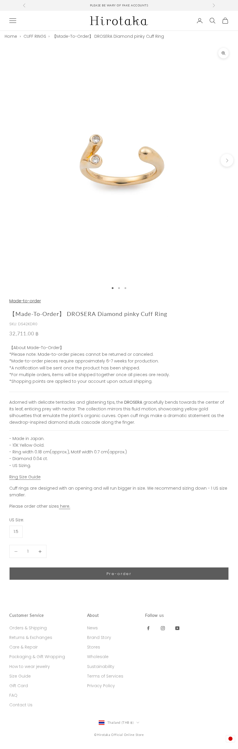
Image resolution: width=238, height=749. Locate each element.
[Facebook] (148, 628)
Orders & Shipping (28, 628)
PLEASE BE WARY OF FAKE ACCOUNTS (119, 5)
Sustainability (100, 666)
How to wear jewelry (29, 666)
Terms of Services (105, 676)
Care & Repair (23, 647)
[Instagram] (163, 628)
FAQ (13, 695)
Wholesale (98, 657)
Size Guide (20, 676)
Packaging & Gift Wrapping (37, 657)
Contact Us (21, 705)
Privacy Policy (101, 686)
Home (11, 36)
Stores (93, 647)
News (92, 628)
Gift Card (18, 686)
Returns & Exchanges (30, 637)
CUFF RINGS (35, 36)
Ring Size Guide (25, 477)
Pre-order (119, 573)
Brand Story (99, 637)
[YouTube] (177, 628)
